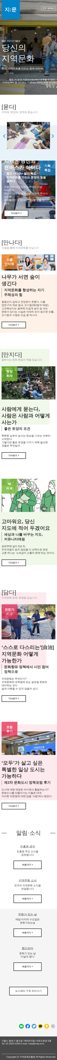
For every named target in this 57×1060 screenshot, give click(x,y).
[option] (28, 136)
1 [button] (44, 87)
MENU (51, 8)
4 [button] (53, 87)
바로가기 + (27, 864)
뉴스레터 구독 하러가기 (28, 991)
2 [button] (47, 87)
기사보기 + (13, 325)
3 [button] (50, 87)
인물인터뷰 (9, 262)
